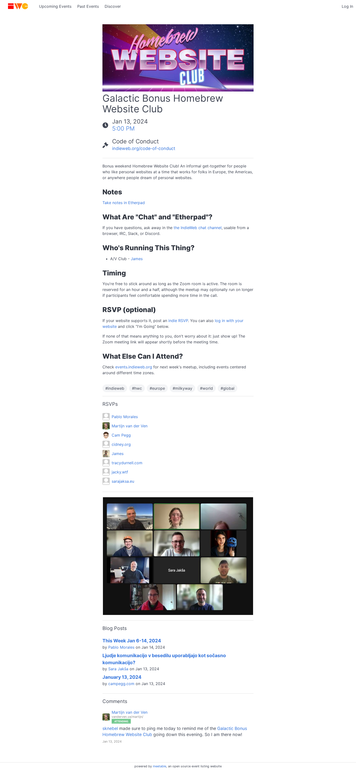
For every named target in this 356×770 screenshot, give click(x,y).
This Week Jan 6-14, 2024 (131, 641)
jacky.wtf (120, 472)
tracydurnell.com (127, 462)
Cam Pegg (121, 435)
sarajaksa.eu (123, 481)
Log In (347, 6)
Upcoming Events (55, 6)
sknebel (110, 728)
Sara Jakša (118, 668)
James (137, 258)
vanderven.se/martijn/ (127, 717)
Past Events (88, 6)
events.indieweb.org (133, 366)
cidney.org (121, 444)
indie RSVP (178, 320)
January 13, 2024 (121, 677)
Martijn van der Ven (129, 425)
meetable (159, 766)
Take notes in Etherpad (123, 202)
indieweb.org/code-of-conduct (143, 148)
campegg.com (121, 683)
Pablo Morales (125, 416)
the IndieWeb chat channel (198, 227)
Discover (113, 6)
